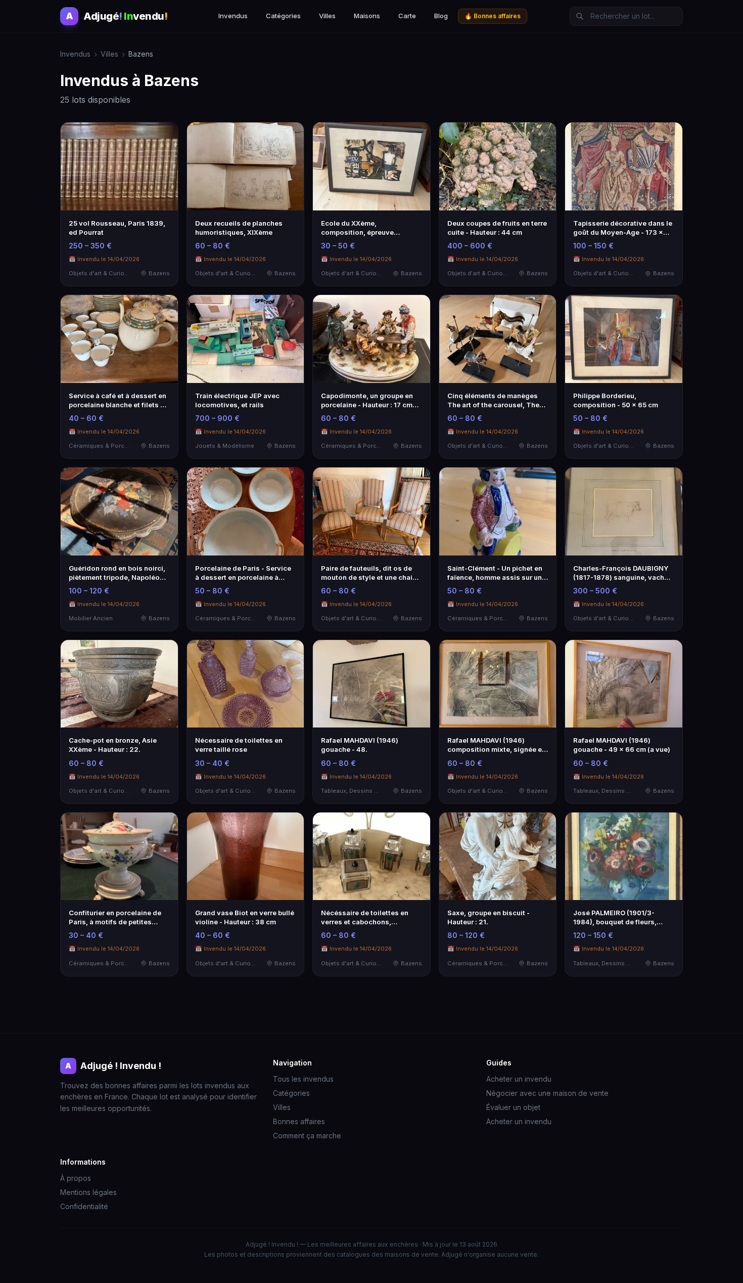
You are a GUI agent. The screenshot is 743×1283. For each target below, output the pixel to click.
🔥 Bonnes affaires (493, 16)
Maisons (367, 16)
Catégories (283, 16)
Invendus (233, 16)
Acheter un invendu (518, 1079)
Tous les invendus (303, 1079)
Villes (327, 16)
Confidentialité (84, 1206)
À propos (75, 1178)
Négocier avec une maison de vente (547, 1093)
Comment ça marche (307, 1135)
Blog (441, 16)
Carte (407, 16)
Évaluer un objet (513, 1107)
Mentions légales (88, 1192)
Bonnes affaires (299, 1121)
